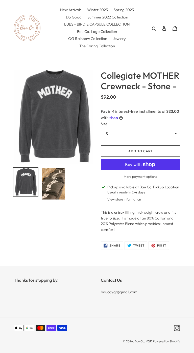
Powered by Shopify (166, 341)
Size (104, 123)
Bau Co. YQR (143, 341)
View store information (124, 199)
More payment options (140, 176)
